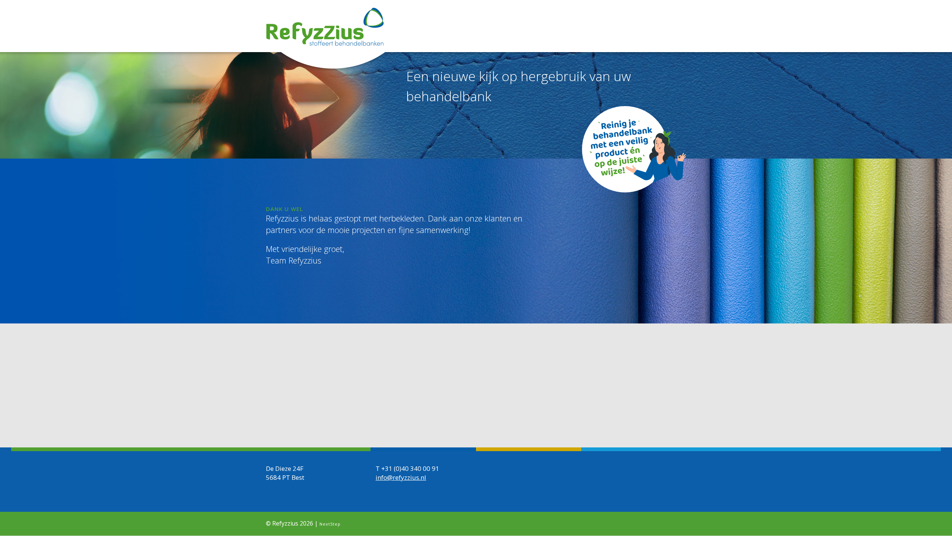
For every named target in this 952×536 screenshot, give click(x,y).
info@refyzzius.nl (401, 477)
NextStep (330, 524)
